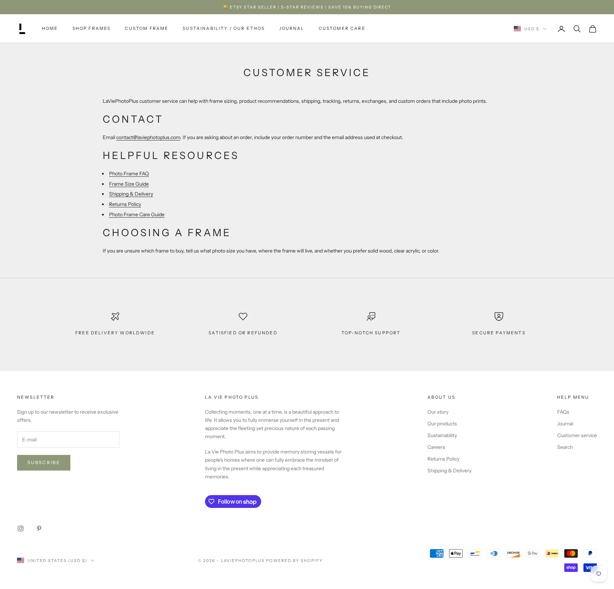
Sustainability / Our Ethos (224, 28)
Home (50, 28)
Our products (442, 423)
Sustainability (442, 435)
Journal (292, 28)
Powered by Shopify (294, 560)
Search (565, 447)
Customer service (577, 435)
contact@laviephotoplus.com (148, 137)
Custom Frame (146, 28)
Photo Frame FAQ (129, 173)
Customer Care (342, 28)
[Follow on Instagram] (20, 528)
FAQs (563, 412)
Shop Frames (91, 28)
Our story (437, 412)
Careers (436, 447)
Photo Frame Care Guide (137, 214)
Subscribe (43, 462)
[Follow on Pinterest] (39, 528)
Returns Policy (125, 204)
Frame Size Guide (129, 184)
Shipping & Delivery (131, 194)
